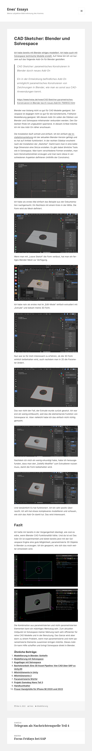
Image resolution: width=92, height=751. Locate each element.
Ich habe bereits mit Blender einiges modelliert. (37, 52)
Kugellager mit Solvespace (27, 662)
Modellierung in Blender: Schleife (31, 655)
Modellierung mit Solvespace (28, 659)
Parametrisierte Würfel (25, 679)
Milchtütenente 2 (23, 676)
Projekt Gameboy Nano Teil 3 (28, 682)
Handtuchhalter (22, 686)
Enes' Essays (17, 9)
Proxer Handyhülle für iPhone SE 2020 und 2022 (38, 689)
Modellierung (42, 706)
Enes (31, 706)
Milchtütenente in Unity (26, 672)
